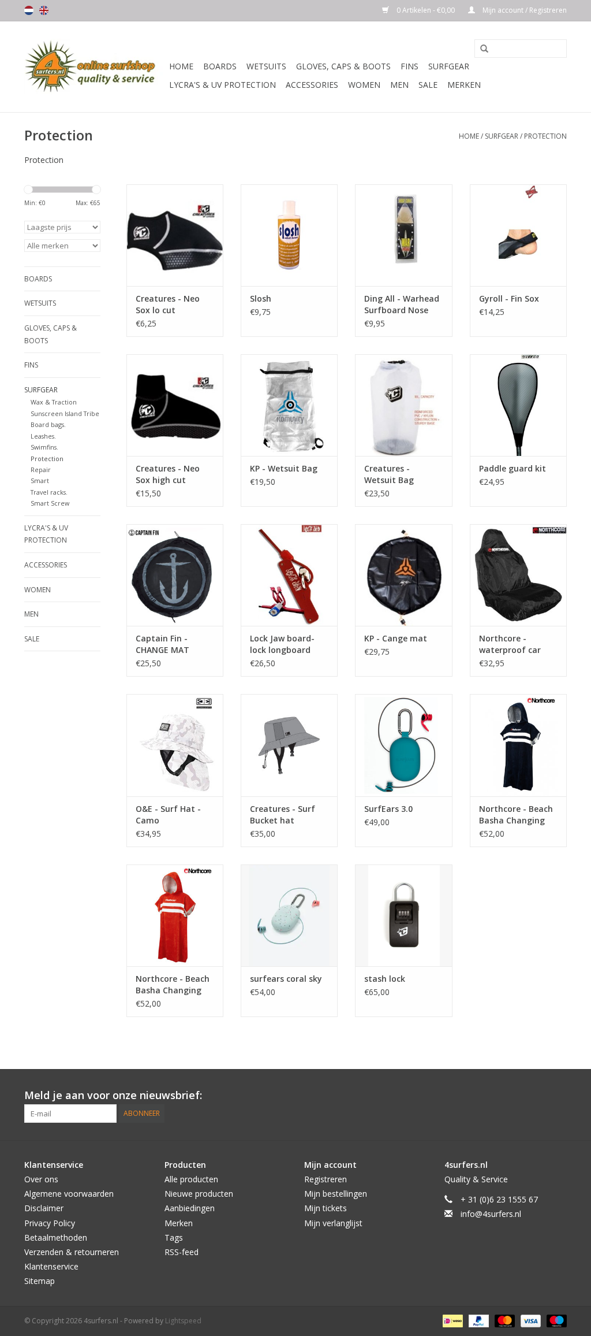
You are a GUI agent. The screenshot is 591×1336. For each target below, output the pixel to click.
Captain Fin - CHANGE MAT (162, 644)
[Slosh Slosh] (289, 235)
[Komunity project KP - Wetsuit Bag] (289, 405)
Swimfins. (44, 447)
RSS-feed (181, 1251)
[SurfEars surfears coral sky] (289, 915)
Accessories (312, 84)
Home (181, 66)
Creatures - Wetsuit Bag (389, 474)
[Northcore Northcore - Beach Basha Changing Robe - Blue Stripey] (518, 745)
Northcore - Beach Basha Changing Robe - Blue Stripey (517, 814)
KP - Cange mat (395, 638)
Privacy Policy (49, 1223)
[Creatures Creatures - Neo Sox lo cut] (174, 235)
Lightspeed (183, 1321)
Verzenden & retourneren (71, 1251)
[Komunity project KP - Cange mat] (403, 575)
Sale (427, 84)
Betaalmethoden (55, 1237)
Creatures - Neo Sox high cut (168, 474)
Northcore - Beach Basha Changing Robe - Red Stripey (173, 984)
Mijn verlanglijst (333, 1223)
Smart (40, 480)
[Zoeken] (480, 49)
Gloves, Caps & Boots (343, 66)
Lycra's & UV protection (222, 84)
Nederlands (28, 10)
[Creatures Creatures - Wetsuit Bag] (403, 405)
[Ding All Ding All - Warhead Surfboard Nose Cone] (403, 235)
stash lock (384, 978)
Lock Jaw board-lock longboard (282, 644)
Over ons (41, 1179)
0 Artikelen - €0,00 (426, 10)
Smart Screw (50, 503)
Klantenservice (51, 1266)
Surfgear (448, 66)
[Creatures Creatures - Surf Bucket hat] (289, 745)
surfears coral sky (286, 978)
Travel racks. (49, 492)
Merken (464, 84)
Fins (409, 66)
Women (364, 84)
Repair (41, 469)
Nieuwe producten (198, 1193)
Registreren (325, 1179)
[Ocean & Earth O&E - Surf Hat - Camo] (174, 745)
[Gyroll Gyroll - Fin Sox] (518, 235)
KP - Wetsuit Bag (283, 468)
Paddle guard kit (512, 468)
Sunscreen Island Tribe (65, 413)
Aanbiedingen (189, 1208)
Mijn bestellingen (335, 1193)
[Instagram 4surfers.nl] (557, 1095)
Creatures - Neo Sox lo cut (168, 304)
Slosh (260, 298)
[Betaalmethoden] (451, 1320)
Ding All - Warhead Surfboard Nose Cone (401, 304)
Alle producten (191, 1179)
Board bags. (48, 424)
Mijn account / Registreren (524, 10)
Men (399, 84)
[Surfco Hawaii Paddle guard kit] (518, 405)
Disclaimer (43, 1208)
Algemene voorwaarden (69, 1193)
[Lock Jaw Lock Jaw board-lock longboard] (289, 575)
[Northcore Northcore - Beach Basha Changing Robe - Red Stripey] (174, 915)
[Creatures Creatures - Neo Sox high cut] (174, 405)
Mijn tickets (325, 1208)
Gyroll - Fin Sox (509, 298)
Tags (173, 1237)
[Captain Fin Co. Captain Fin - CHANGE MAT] (174, 575)
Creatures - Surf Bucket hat (282, 814)
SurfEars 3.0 (388, 808)
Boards (220, 66)
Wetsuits (266, 66)
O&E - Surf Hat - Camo (168, 814)
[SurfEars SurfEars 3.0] (403, 745)
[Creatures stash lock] (403, 915)
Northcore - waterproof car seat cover (510, 644)
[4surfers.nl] (95, 67)
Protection (545, 136)
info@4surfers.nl (491, 1213)
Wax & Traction (54, 402)
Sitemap (39, 1280)
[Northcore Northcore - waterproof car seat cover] (518, 575)
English (43, 10)
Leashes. (43, 436)
